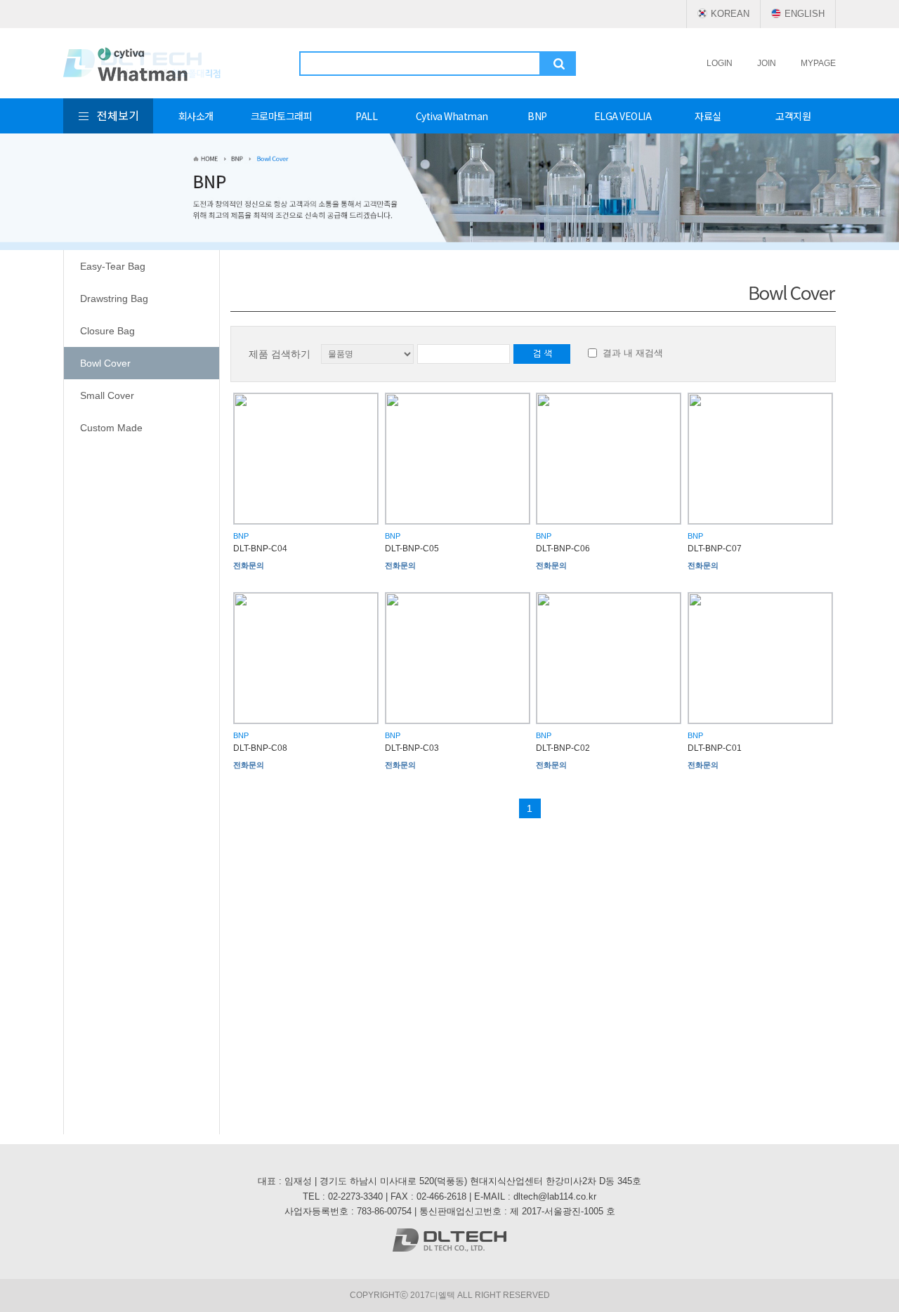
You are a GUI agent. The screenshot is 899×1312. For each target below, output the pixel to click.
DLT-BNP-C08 (260, 748)
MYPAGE (818, 63)
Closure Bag (107, 330)
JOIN (766, 63)
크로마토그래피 (282, 116)
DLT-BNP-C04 (260, 548)
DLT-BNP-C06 (563, 548)
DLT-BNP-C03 (412, 748)
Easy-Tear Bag (112, 266)
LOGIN (720, 63)
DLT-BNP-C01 (715, 748)
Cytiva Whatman (452, 116)
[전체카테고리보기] (108, 115)
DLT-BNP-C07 (715, 548)
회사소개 (196, 116)
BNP (537, 116)
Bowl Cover (105, 363)
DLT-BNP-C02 (563, 748)
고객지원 (793, 116)
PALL (366, 116)
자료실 (708, 116)
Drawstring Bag (114, 298)
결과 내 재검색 (633, 353)
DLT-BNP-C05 (412, 548)
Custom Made (111, 427)
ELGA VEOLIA (623, 116)
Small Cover (107, 395)
